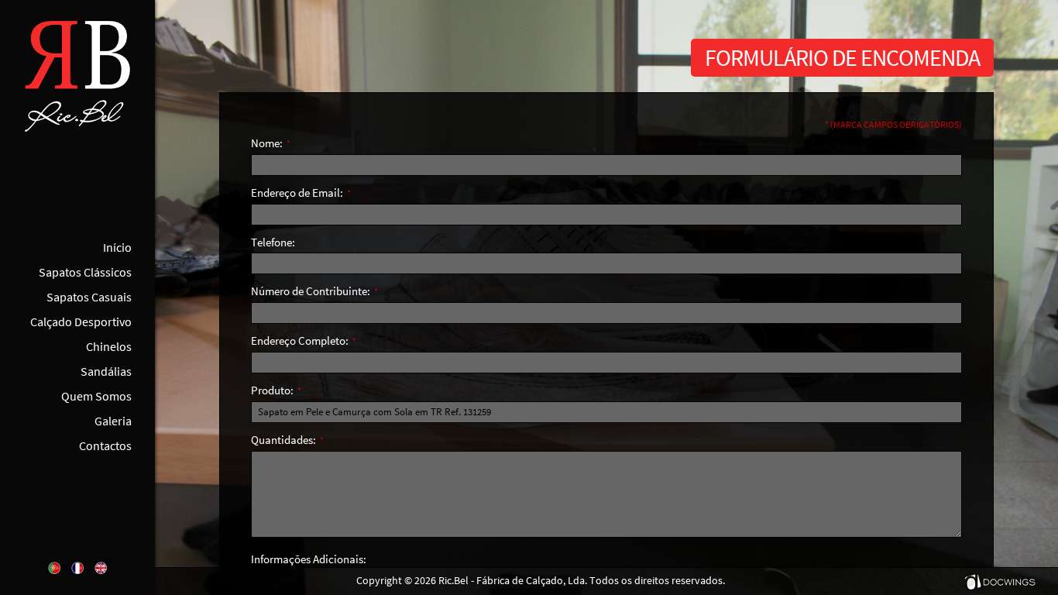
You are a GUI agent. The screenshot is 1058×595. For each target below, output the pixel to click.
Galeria (113, 420)
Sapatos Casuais (89, 296)
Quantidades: (287, 439)
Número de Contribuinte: (314, 291)
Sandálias (106, 371)
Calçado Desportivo (81, 321)
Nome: (270, 143)
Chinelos (109, 346)
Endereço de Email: (301, 192)
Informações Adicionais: (308, 559)
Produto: (276, 390)
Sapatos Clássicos (85, 272)
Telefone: (273, 242)
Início (117, 247)
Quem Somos (96, 396)
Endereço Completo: (303, 340)
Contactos (105, 445)
